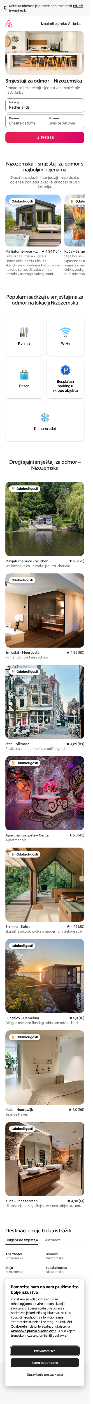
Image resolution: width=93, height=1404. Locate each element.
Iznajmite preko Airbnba (61, 23)
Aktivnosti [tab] (52, 1240)
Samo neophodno (45, 1363)
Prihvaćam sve (45, 1351)
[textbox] (25, 123)
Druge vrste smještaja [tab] (21, 1240)
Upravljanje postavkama (45, 1374)
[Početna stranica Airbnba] (8, 24)
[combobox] (45, 107)
